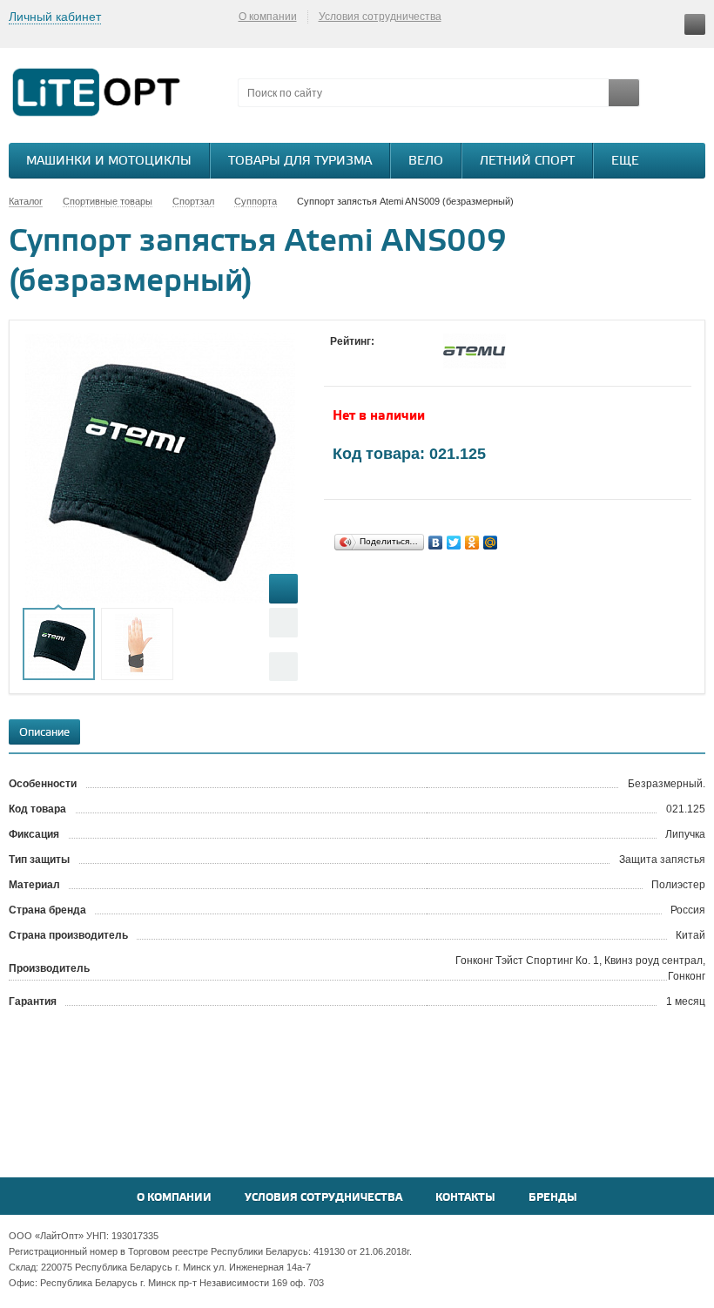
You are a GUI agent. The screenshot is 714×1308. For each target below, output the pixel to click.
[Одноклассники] (472, 542)
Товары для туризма (300, 161)
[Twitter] (454, 542)
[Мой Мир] (491, 542)
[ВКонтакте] (436, 542)
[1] (338, 358)
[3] (373, 358)
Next (283, 666)
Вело (425, 161)
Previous (283, 622)
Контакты (465, 1197)
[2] (356, 358)
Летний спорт (527, 161)
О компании (268, 16)
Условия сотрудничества (380, 16)
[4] (391, 358)
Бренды (553, 1197)
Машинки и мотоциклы (109, 161)
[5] (408, 358)
